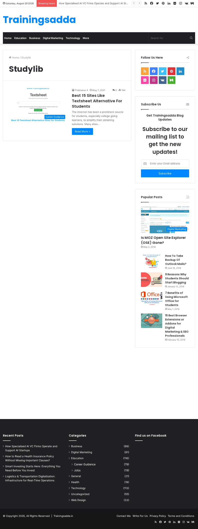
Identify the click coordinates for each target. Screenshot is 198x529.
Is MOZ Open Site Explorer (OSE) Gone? (163, 240)
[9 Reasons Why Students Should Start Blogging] (151, 279)
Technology (73, 38)
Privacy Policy (158, 515)
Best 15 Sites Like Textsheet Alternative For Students (97, 101)
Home (8, 38)
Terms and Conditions (181, 515)
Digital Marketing (53, 38)
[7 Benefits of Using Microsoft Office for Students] (151, 298)
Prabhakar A (81, 90)
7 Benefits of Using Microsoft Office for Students (176, 299)
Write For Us (140, 515)
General (76, 476)
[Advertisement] (99, 382)
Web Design (78, 500)
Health (75, 482)
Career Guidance (85, 464)
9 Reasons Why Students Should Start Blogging (177, 278)
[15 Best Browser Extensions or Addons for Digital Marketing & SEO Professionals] (151, 321)
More (86, 38)
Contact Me (124, 515)
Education (20, 38)
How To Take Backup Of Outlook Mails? (175, 260)
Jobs (77, 470)
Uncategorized (80, 494)
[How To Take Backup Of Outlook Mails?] (151, 261)
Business (34, 38)
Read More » (82, 131)
